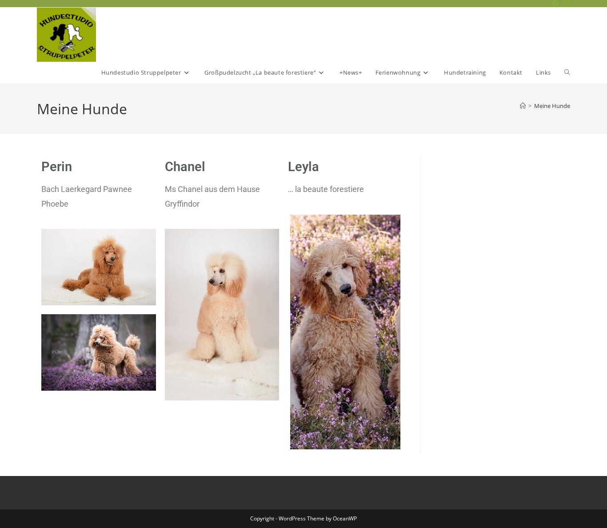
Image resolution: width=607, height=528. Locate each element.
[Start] (523, 106)
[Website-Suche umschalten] (567, 73)
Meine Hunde (552, 106)
